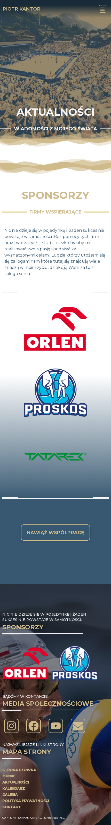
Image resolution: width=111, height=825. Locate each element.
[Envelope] (78, 726)
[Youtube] (56, 726)
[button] (102, 9)
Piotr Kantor (21, 9)
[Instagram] (11, 726)
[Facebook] (33, 726)
